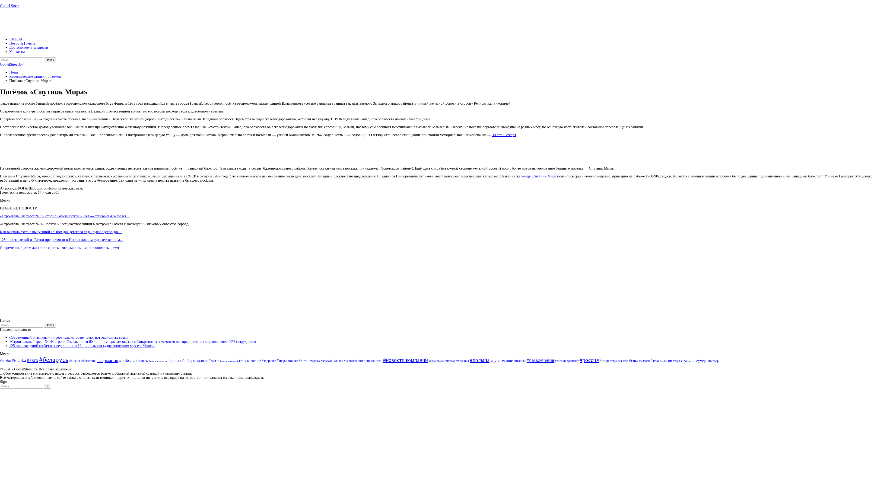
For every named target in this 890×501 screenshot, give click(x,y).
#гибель (127, 360)
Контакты (17, 52)
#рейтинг (573, 361)
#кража (315, 361)
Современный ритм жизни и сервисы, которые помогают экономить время (59, 248)
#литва (338, 361)
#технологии (661, 360)
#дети (214, 360)
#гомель (142, 361)
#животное (253, 361)
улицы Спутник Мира (538, 176)
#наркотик (350, 361)
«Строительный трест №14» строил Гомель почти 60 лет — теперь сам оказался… (65, 216)
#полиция (462, 361)
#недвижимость (370, 361)
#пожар (450, 361)
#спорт (604, 361)
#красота (327, 361)
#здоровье (269, 361)
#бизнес (74, 361)
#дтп (240, 361)
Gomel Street (9, 6)
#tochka (19, 360)
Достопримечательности (28, 47)
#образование (437, 361)
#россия (589, 360)
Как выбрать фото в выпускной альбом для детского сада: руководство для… (61, 232)
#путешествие (501, 361)
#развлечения (540, 360)
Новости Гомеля (22, 43)
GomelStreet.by (11, 64)
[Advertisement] (84, 22)
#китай (304, 361)
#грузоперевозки (158, 361)
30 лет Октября (504, 135)
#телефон (644, 361)
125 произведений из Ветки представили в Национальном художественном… (62, 240)
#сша (633, 360)
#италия (293, 361)
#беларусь (53, 359)
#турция (678, 361)
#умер (701, 361)
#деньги (202, 361)
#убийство (689, 361)
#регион (560, 361)
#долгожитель (227, 361)
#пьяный (520, 361)
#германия (107, 360)
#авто (32, 360)
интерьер (713, 361)
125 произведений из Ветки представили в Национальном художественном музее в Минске (82, 346)
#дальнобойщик (182, 360)
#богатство (88, 361)
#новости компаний (405, 360)
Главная (15, 39)
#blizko (5, 361)
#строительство (619, 361)
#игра (282, 360)
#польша (480, 360)
